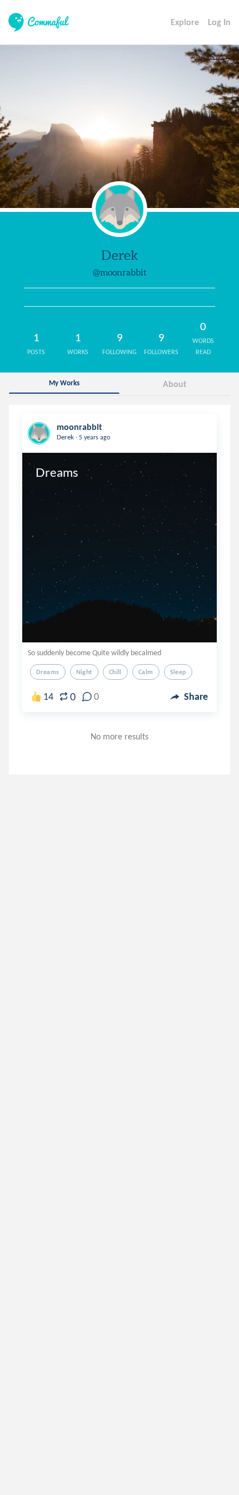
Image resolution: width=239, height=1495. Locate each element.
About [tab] (175, 384)
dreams (47, 672)
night (84, 672)
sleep (178, 672)
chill (115, 672)
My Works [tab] (64, 383)
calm (145, 672)
